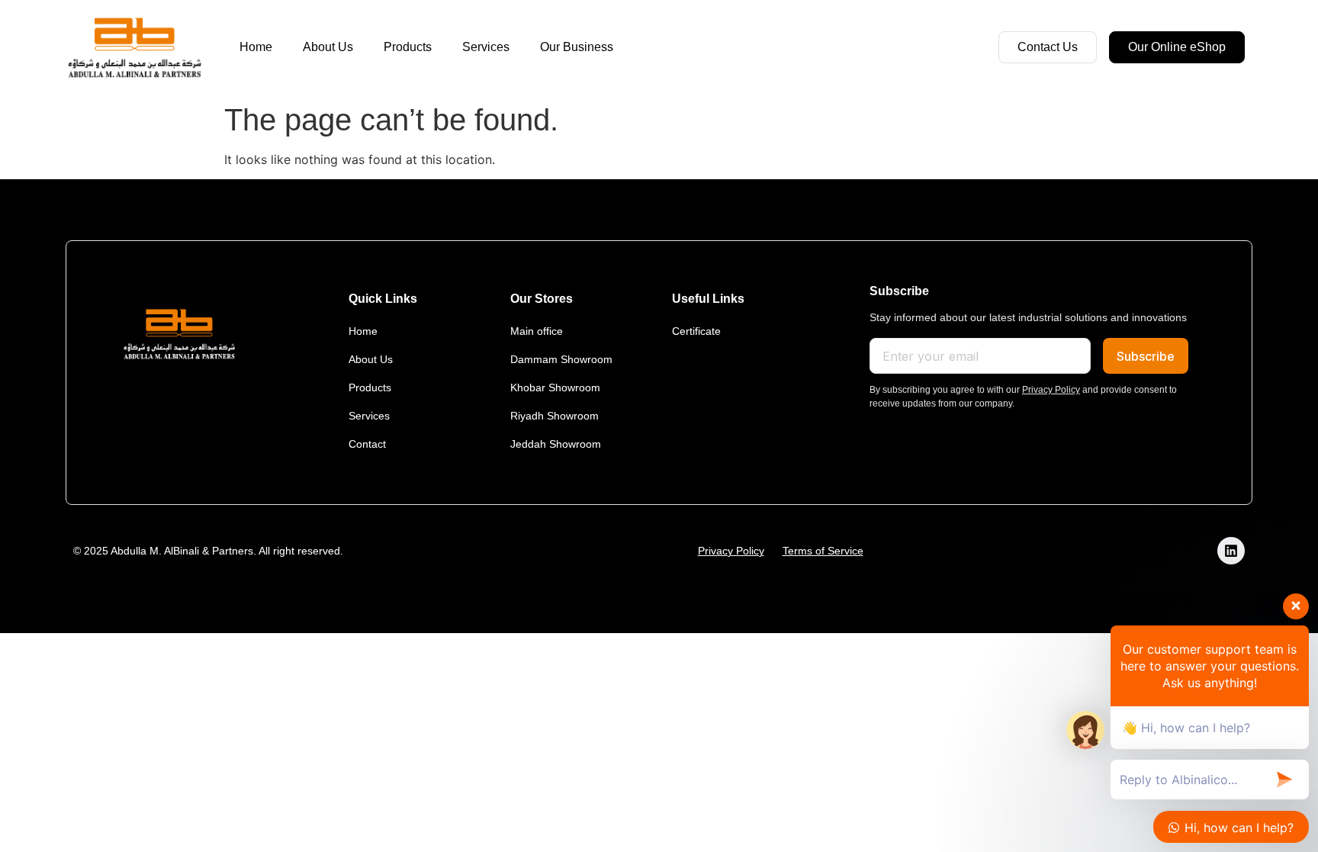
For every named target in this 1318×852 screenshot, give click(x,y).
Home (255, 46)
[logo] (134, 47)
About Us (328, 46)
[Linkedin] (1231, 550)
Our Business (576, 46)
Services (486, 46)
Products (408, 46)
